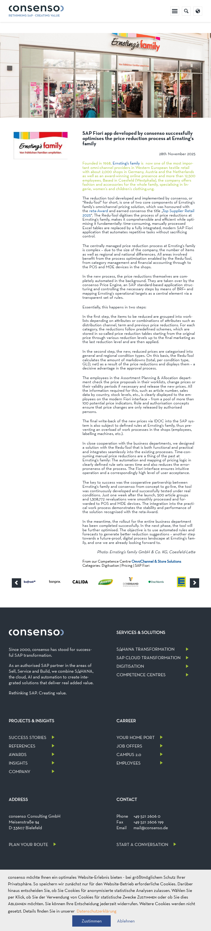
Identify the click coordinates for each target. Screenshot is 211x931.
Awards (18, 754)
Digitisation (130, 666)
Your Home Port (135, 737)
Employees (128, 763)
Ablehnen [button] (126, 921)
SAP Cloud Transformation (148, 658)
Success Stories (27, 737)
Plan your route (28, 844)
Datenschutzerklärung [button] (96, 911)
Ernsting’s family (126, 163)
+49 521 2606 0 (147, 816)
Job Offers (129, 746)
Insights (18, 763)
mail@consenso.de (151, 828)
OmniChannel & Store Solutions (156, 561)
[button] (91, 921)
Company (19, 771)
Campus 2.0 (128, 754)
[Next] (194, 583)
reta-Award (98, 210)
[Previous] (16, 583)
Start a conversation (142, 844)
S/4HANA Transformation (145, 649)
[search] (186, 11)
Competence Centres (141, 675)
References (22, 746)
